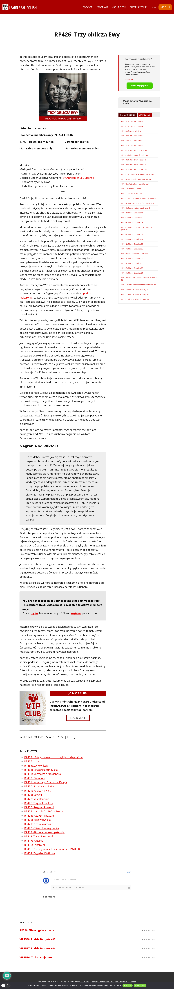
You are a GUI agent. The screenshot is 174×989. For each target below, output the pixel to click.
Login (129, 872)
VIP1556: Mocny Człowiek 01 (132, 273)
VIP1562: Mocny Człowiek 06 (132, 244)
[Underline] (60, 887)
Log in (153, 7)
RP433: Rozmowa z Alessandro (42, 774)
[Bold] (53, 887)
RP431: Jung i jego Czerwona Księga (45, 782)
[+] (86, 887)
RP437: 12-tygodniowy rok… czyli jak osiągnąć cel (53, 757)
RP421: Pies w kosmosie (38, 824)
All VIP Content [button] (144, 115)
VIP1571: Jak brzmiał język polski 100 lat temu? (139, 198)
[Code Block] (76, 887)
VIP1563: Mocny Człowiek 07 (132, 239)
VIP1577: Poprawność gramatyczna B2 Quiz (138, 174)
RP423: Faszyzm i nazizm (39, 815)
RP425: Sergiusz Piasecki (39, 807)
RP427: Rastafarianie (36, 799)
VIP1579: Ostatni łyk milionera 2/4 (134, 165)
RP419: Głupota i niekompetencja (44, 832)
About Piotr (84, 982)
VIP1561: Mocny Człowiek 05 (132, 249)
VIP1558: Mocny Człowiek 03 (132, 263)
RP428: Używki (33, 794)
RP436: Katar (32, 761)
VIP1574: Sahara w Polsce (131, 189)
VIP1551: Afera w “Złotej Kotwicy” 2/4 (135, 299)
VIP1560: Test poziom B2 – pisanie (134, 253)
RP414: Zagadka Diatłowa (39, 853)
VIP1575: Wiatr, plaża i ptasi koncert (135, 184)
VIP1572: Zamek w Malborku (132, 193)
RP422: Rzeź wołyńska (37, 819)
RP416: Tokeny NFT (35, 845)
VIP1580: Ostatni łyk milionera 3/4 (134, 160)
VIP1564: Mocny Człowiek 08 (132, 234)
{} (83, 887)
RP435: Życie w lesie (36, 765)
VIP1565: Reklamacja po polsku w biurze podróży (136, 228)
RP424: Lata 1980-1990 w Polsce (43, 811)
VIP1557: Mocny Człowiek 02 (132, 268)
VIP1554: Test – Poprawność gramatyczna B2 (138, 285)
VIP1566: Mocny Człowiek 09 (132, 222)
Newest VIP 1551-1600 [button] (128, 115)
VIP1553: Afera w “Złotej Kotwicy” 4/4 (135, 289)
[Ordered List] (66, 887)
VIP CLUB (165, 7)
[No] (171, 985)
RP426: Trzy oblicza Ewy (38, 803)
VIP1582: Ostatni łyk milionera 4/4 (134, 150)
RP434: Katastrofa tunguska (41, 769)
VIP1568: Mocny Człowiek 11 (132, 213)
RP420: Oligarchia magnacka (41, 828)
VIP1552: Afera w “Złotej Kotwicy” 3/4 (135, 294)
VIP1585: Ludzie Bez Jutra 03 (132, 136)
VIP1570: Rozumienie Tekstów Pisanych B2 (137, 203)
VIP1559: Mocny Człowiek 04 (132, 258)
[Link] (80, 887)
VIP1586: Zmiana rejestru (131, 131)
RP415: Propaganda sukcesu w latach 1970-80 (52, 849)
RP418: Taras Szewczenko (39, 836)
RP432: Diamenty (34, 778)
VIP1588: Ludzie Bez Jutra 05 (132, 121)
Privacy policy (140, 985)
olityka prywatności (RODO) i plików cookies (109, 982)
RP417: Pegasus (33, 840)
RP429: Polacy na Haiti (37, 790)
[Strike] (63, 887)
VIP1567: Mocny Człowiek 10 (132, 217)
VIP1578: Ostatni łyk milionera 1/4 (134, 169)
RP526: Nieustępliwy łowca (37, 930)
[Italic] (56, 887)
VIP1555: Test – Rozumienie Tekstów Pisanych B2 (139, 278)
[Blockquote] (73, 887)
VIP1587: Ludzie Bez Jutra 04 (132, 126)
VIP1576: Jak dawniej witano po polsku (136, 179)
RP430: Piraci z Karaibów (39, 786)
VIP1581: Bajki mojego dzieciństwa (134, 155)
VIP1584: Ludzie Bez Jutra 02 (132, 140)
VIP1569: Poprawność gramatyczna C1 (136, 208)
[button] (6, 985)
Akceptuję (127, 985)
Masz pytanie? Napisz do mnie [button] (137, 102)
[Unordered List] (70, 887)
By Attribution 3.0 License (78, 177)
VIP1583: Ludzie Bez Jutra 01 (132, 145)
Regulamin (131, 982)
